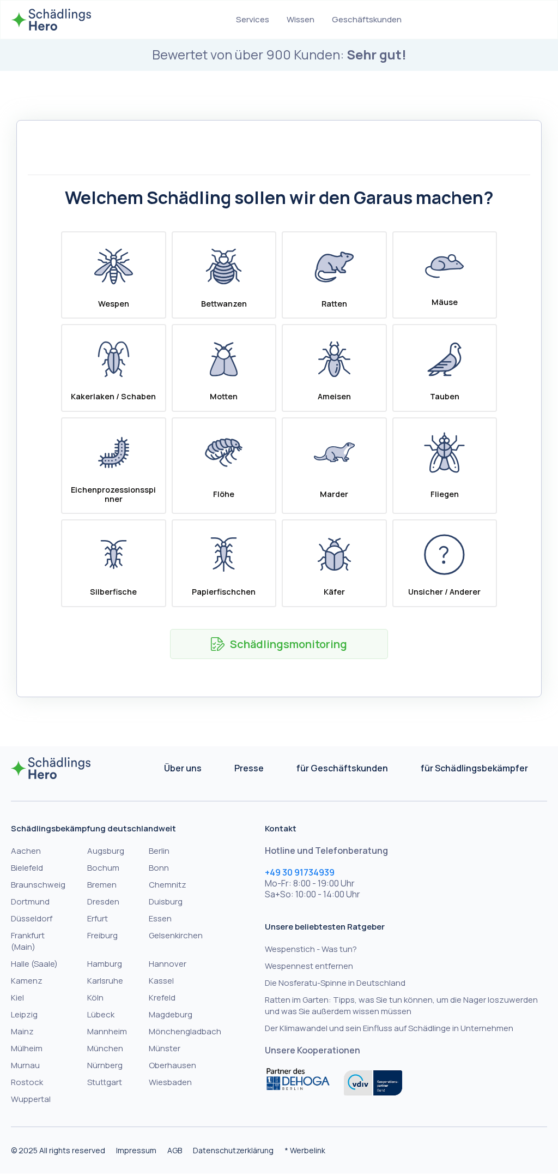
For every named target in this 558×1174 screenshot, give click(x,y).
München (105, 1048)
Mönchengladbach (185, 1031)
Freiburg (102, 935)
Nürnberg (105, 1065)
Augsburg (105, 850)
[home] (51, 20)
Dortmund (30, 901)
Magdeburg (170, 1014)
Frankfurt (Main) (28, 941)
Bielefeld (27, 867)
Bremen (102, 884)
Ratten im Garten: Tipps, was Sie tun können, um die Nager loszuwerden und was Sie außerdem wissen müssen (401, 1005)
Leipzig (24, 1014)
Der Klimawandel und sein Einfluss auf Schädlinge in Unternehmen (389, 1028)
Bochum (103, 867)
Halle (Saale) (34, 963)
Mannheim (107, 1031)
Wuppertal (31, 1099)
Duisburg (166, 901)
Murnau (25, 1065)
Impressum (136, 1150)
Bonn (159, 867)
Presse (249, 768)
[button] (252, 20)
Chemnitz (167, 884)
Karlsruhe (105, 980)
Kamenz (27, 980)
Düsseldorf (31, 918)
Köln (95, 997)
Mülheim (27, 1048)
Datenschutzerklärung (233, 1150)
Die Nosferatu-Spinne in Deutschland (335, 983)
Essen (160, 918)
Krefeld (162, 997)
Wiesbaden (170, 1082)
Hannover (167, 963)
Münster (164, 1048)
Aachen (26, 850)
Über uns (183, 768)
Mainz (22, 1031)
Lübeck (100, 1014)
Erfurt (97, 918)
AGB (174, 1150)
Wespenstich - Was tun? (311, 949)
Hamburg (104, 963)
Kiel (17, 997)
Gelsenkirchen (176, 935)
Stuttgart (104, 1082)
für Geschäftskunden (342, 768)
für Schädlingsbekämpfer (474, 768)
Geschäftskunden (367, 19)
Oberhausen (172, 1065)
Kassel (161, 980)
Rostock (27, 1082)
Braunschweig (38, 884)
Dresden (103, 901)
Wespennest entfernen (309, 966)
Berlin (159, 850)
